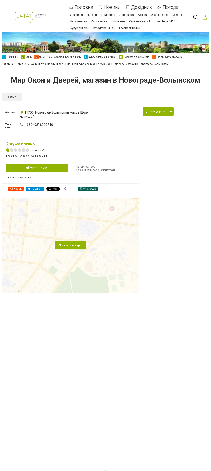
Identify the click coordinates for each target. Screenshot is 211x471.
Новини (112, 7)
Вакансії (177, 14)
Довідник (141, 7)
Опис (12, 97)
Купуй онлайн (79, 28)
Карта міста (99, 21)
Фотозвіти (118, 21)
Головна (84, 7)
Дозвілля (76, 14)
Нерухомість (78, 21)
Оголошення (159, 14)
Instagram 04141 (104, 28)
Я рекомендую (38, 167)
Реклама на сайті (140, 21)
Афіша (142, 14)
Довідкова (126, 14)
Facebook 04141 (130, 28)
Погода (171, 7)
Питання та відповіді (101, 14)
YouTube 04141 (166, 21)
